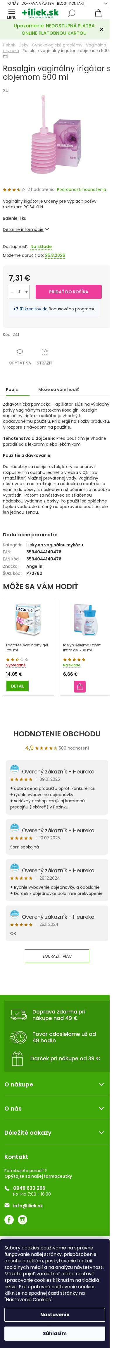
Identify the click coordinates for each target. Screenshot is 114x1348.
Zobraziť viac (57, 956)
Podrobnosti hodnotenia (81, 189)
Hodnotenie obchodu (57, 734)
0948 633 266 (29, 1188)
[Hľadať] (71, 13)
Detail (17, 686)
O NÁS (13, 3)
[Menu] (12, 13)
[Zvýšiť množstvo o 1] (27, 292)
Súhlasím (55, 1333)
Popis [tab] (12, 389)
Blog (61, 3)
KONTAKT (77, 3)
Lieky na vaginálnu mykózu (54, 545)
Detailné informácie (23, 229)
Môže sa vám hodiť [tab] (58, 389)
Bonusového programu (72, 309)
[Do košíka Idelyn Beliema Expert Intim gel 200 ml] (80, 687)
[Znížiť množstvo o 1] (12, 292)
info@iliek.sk (28, 1206)
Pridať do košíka (68, 292)
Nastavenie (54, 1314)
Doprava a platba (38, 3)
